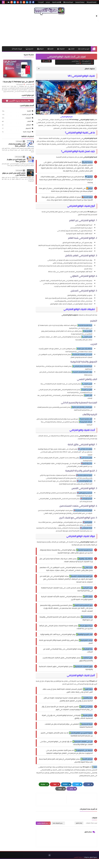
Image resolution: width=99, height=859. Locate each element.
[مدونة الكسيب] (49, 10)
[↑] (49, 855)
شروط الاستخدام (69, 2)
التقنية (51, 49)
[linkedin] (27, 2)
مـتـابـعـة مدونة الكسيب (18, 101)
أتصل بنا (41, 2)
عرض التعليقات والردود (42, 823)
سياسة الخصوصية (80, 2)
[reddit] (24, 2)
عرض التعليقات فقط (58, 823)
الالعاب (72, 49)
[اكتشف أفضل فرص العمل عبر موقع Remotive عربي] (30, 172)
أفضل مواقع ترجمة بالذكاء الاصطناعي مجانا (16, 144)
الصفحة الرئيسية (92, 2)
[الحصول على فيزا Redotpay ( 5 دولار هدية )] (18, 69)
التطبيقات (61, 49)
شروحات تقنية (18, 49)
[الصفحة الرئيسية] (94, 48)
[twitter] (14, 2)
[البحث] (3, 2)
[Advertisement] (49, 30)
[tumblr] (21, 2)
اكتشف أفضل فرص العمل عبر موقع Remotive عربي (13, 174)
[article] (52, 799)
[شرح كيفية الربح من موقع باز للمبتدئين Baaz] (30, 159)
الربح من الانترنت (84, 49)
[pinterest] (17, 2)
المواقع (41, 49)
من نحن (48, 2)
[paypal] (33, 2)
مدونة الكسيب (29, 84)
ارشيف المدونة (56, 2)
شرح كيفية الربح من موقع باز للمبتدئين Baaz (16, 160)
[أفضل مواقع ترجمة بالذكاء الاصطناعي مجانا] (30, 143)
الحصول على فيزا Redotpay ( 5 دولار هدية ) (18, 81)
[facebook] (30, 2)
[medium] (8, 2)
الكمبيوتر (30, 49)
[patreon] (11, 2)
